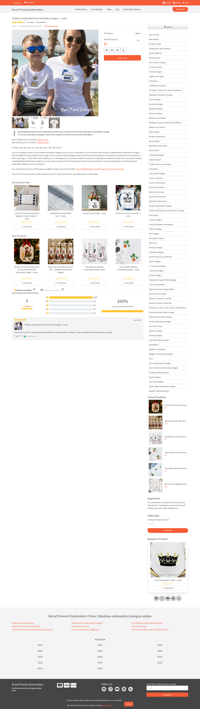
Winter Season (155, 58)
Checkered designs (156, 155)
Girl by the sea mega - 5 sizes (94, 213)
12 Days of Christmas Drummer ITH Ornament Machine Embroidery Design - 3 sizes (26, 270)
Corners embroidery (157, 183)
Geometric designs (156, 252)
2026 (100, 645)
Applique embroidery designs (161, 95)
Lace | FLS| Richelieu (157, 284)
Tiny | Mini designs (156, 381)
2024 (40, 650)
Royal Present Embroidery (27, 9)
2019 (159, 656)
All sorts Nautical (51, 26)
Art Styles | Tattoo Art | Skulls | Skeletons (165, 90)
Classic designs (155, 159)
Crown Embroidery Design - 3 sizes (168, 580)
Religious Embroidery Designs (161, 354)
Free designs (154, 233)
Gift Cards (153, 243)
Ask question (41, 22)
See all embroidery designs (160, 363)
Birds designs (154, 132)
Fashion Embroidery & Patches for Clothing (166, 210)
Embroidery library (132, 9)
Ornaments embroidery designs (162, 312)
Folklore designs (155, 229)
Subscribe (168, 530)
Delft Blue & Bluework (158, 201)
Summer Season (155, 67)
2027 (40, 645)
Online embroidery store (23, 623)
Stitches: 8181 (43, 142)
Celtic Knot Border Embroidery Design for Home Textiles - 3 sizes (26, 216)
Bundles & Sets (155, 44)
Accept (128, 704)
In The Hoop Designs (157, 266)
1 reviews (30, 22)
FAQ (117, 9)
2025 (159, 645)
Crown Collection (156, 178)
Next (137, 33)
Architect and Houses (157, 85)
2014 (100, 668)
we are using (107, 705)
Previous (109, 33)
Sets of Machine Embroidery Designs (163, 368)
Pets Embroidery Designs (159, 340)
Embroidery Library (80, 626)
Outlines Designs (155, 331)
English (168, 2)
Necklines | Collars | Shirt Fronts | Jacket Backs (167, 307)
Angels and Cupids (156, 76)
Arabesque (153, 81)
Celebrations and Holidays (159, 48)
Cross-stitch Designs (157, 173)
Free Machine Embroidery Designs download (32, 629)
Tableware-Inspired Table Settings (162, 280)
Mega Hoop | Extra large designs (161, 289)
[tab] (25, 290)
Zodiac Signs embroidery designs (162, 386)
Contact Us (180, 9)
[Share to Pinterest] (106, 50)
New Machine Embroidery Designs (87, 623)
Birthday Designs (156, 109)
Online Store (81, 9)
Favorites (30, 2)
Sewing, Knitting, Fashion (159, 372)
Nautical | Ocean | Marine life (30, 26)
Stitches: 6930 (42, 139)
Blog (109, 9)
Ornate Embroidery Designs (160, 321)
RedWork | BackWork (157, 349)
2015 (40, 668)
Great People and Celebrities (160, 257)
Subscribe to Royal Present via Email (161, 684)
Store (14, 26)
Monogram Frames (156, 238)
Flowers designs (155, 220)
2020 (100, 656)
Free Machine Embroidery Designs (147, 623)
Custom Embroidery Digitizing (85, 629)
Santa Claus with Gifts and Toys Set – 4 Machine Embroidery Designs (60, 270)
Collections (153, 169)
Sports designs (155, 377)
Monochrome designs (157, 294)
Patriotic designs (155, 335)
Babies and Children (157, 127)
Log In (18, 2)
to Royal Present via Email (158, 519)
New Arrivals (154, 34)
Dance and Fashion (156, 187)
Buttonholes (154, 150)
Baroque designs (155, 113)
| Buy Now (27, 226)
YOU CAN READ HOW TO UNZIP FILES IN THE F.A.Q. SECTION (100, 169)
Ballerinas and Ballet (157, 118)
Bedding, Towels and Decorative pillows (165, 122)
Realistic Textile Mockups (159, 391)
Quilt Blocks (154, 344)
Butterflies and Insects (158, 146)
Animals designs (155, 71)
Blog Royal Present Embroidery (26, 626)
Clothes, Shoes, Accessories (160, 164)
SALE (151, 358)
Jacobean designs (156, 270)
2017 (100, 662)
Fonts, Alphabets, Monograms (161, 224)
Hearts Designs (155, 261)
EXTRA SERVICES (155, 53)
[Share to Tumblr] (123, 50)
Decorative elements (157, 196)
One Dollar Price (155, 326)
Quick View (26, 199)
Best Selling (153, 39)
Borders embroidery (157, 136)
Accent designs (155, 99)
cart (186, 2)
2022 (159, 650)
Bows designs (154, 141)
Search (169, 27)
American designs (156, 104)
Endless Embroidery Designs (160, 206)
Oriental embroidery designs (160, 317)
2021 (40, 656)
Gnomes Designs (155, 247)
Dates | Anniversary (156, 192)
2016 (159, 662)
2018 (40, 662)
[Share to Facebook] (112, 50)
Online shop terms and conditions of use (150, 629)
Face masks (153, 215)
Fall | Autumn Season (157, 62)
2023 (100, 650)
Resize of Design (139, 626)
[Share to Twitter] (117, 50)
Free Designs (97, 9)
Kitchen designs (155, 275)
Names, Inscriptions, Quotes (160, 298)
